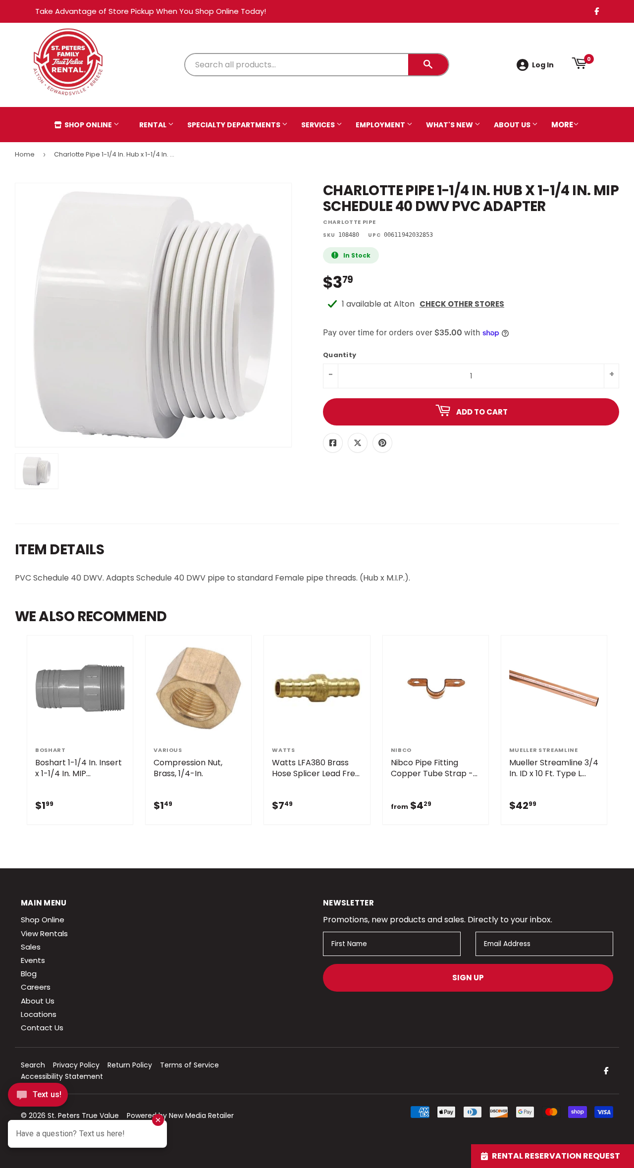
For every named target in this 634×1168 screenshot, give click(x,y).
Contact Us (42, 1027)
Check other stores (462, 304)
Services (318, 125)
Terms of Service (189, 1065)
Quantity (339, 355)
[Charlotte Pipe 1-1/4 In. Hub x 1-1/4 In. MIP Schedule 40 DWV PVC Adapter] (36, 471)
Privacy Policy (76, 1065)
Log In (543, 65)
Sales (31, 947)
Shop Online (88, 125)
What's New (450, 125)
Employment (381, 125)
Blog (29, 973)
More (562, 124)
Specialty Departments (234, 125)
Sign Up (468, 977)
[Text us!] (38, 1097)
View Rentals (44, 933)
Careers (36, 987)
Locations (38, 1014)
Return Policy (129, 1065)
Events (33, 960)
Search (33, 1065)
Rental (153, 125)
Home (25, 154)
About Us (513, 125)
